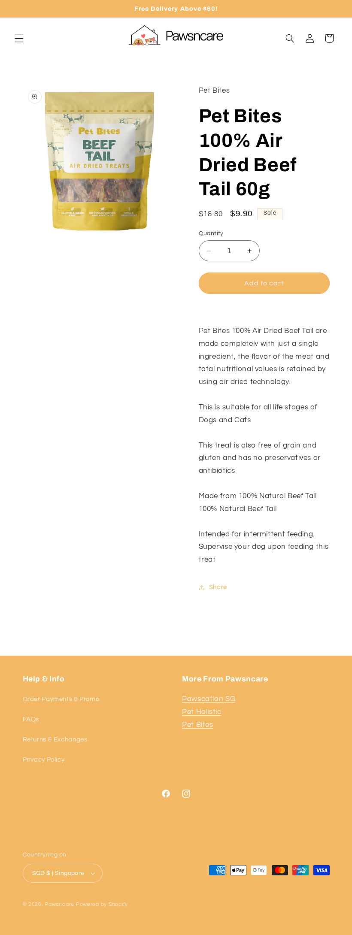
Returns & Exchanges (55, 739)
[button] (19, 38)
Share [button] (218, 587)
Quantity (211, 233)
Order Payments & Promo (61, 699)
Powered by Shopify (102, 904)
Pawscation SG (208, 699)
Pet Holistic (202, 712)
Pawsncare (59, 904)
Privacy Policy (44, 759)
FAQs (31, 719)
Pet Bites (197, 725)
